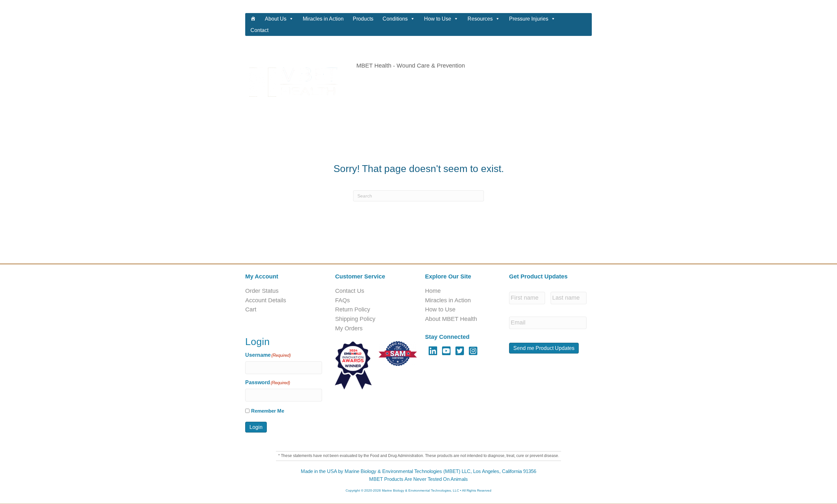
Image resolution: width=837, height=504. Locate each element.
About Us (275, 19)
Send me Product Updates (543, 348)
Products (363, 19)
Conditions (395, 19)
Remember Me (267, 411)
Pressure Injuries (528, 19)
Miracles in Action (323, 19)
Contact (259, 30)
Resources (480, 19)
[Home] (253, 18)
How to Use (437, 19)
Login (256, 427)
